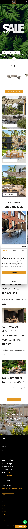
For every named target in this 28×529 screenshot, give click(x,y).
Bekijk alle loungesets (14, 91)
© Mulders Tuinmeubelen (14, 525)
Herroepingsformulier (6, 520)
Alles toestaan (14, 272)
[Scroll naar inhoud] (14, 58)
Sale (2, 452)
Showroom (4, 446)
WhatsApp (4, 494)
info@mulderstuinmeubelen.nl (8, 493)
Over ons (3, 448)
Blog (2, 450)
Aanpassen (13, 276)
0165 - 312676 (5, 491)
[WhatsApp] (25, 522)
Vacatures (4, 517)
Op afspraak (8, 472)
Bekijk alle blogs (14, 399)
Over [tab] (23, 250)
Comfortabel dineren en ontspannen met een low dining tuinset (13, 335)
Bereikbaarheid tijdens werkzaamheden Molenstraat (12, 488)
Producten (4, 442)
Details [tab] (14, 250)
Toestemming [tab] (5, 250)
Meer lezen (4, 303)
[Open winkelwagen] (26, 2)
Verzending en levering (6, 505)
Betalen (3, 508)
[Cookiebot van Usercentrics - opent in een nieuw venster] (21, 246)
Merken (3, 444)
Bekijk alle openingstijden (7, 475)
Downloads (4, 511)
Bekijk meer (23, 425)
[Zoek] (24, 2)
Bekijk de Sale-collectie (11, 52)
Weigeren (14, 281)
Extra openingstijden (6, 514)
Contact (3, 455)
